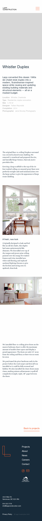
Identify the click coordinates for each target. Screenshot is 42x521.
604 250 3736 (7, 504)
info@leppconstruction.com (11, 506)
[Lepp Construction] (9, 8)
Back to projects (32, 428)
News (24, 456)
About (25, 451)
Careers (26, 460)
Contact (25, 464)
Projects (26, 447)
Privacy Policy (7, 514)
